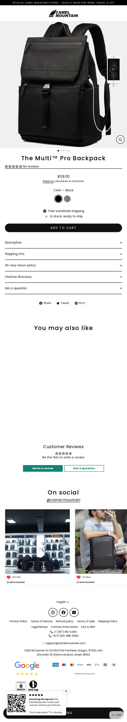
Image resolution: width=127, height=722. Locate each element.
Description (13, 243)
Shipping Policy (107, 621)
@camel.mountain (63, 499)
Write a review (42, 468)
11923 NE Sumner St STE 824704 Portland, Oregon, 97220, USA (63, 650)
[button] (13, 166)
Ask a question (16, 288)
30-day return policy (20, 265)
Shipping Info (14, 254)
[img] (27, 674)
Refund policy (65, 621)
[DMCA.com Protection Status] (21, 686)
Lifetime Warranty (18, 277)
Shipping (48, 181)
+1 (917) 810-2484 (65, 632)
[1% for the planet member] (33, 686)
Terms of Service (42, 621)
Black (58, 199)
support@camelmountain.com (65, 643)
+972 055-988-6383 (65, 636)
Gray (67, 199)
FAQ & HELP (88, 627)
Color (63, 190)
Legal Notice (40, 627)
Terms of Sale (86, 621)
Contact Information (64, 627)
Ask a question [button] (84, 468)
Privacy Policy (18, 621)
